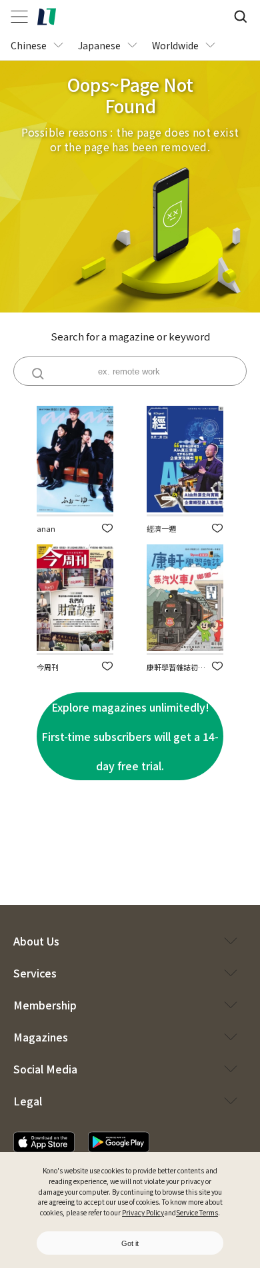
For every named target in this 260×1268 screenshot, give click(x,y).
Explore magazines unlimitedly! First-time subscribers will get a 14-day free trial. (130, 736)
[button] (107, 528)
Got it (130, 1243)
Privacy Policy (143, 1212)
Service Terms (197, 1212)
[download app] (44, 1142)
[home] (46, 16)
